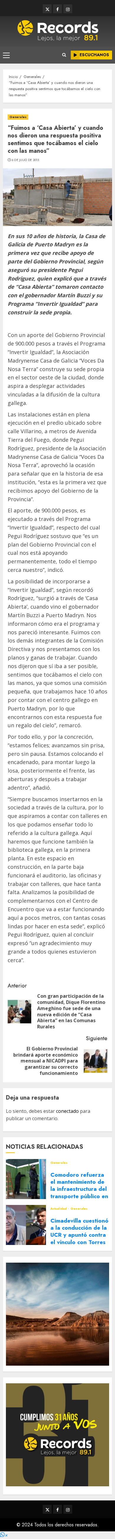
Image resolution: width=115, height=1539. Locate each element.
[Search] (64, 55)
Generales (18, 117)
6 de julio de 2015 (25, 160)
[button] (4, 1535)
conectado (67, 1111)
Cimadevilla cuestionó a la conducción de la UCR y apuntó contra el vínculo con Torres (79, 1231)
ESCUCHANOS (94, 55)
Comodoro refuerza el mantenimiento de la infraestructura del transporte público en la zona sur (79, 1189)
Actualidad (59, 1208)
